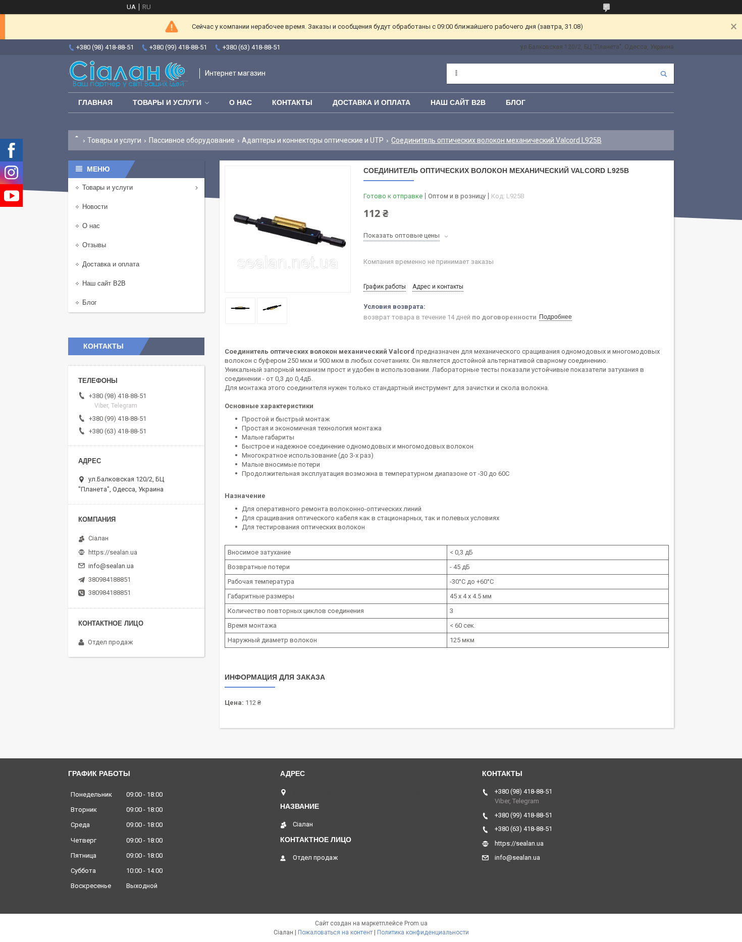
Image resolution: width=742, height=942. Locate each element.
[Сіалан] (128, 73)
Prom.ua (416, 923)
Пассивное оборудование (192, 140)
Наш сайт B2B (458, 102)
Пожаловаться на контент (335, 932)
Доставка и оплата (371, 102)
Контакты (292, 102)
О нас (240, 102)
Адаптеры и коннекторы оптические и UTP (313, 140)
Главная (95, 102)
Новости (95, 206)
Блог (515, 102)
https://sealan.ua (112, 552)
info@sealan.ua (111, 566)
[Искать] (664, 74)
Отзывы (94, 245)
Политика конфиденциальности (423, 932)
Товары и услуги (167, 102)
